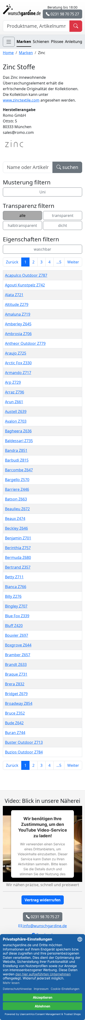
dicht (62, 225)
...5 (58, 262)
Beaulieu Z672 (17, 508)
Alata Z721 (14, 294)
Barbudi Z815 (17, 460)
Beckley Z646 (16, 528)
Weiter (73, 262)
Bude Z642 (14, 722)
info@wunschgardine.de (44, 925)
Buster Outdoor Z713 (24, 742)
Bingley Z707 (16, 606)
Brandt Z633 (16, 664)
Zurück (12, 262)
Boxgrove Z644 (18, 645)
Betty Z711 (14, 577)
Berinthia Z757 (18, 547)
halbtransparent (22, 225)
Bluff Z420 (14, 625)
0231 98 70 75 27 (64, 14)
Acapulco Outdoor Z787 (26, 275)
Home (8, 52)
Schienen (41, 41)
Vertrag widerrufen (43, 900)
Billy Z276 (13, 596)
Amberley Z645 (18, 324)
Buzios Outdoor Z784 (24, 752)
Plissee (57, 41)
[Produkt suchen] (75, 26)
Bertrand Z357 (17, 567)
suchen (69, 167)
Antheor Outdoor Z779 (25, 343)
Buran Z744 (15, 732)
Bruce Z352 (15, 713)
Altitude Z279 (16, 304)
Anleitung (73, 41)
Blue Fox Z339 (17, 615)
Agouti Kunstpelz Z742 (25, 285)
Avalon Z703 (15, 421)
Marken (24, 41)
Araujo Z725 (15, 353)
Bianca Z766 (15, 586)
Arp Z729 (13, 382)
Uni (42, 192)
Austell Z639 (15, 411)
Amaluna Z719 (17, 314)
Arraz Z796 (14, 392)
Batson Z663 (16, 499)
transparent (62, 215)
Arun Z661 (14, 401)
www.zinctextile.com (21, 100)
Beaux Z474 (15, 518)
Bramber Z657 (17, 654)
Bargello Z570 (17, 479)
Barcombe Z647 (19, 470)
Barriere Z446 (17, 489)
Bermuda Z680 (18, 557)
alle (22, 215)
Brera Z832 (14, 684)
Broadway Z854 (18, 703)
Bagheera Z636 (18, 431)
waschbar (42, 249)
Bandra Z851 (16, 450)
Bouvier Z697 (16, 635)
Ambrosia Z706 (18, 333)
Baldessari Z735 (19, 440)
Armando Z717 (18, 372)
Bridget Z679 (16, 693)
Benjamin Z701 (18, 538)
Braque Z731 (16, 674)
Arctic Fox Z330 (18, 362)
